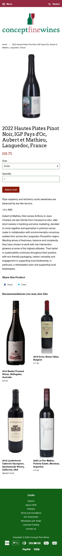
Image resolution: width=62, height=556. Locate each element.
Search (31, 500)
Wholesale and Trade (31, 520)
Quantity (6, 173)
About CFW (31, 504)
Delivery (31, 508)
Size (4, 160)
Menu (9, 3)
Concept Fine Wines (39, 537)
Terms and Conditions (31, 512)
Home (4, 44)
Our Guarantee (31, 516)
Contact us (31, 528)
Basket (56, 3)
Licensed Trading (31, 524)
